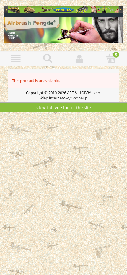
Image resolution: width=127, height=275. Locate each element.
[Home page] (63, 24)
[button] (16, 59)
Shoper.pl (79, 98)
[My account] (79, 59)
